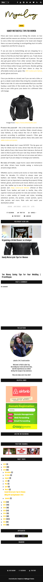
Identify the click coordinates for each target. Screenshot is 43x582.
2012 (4, 519)
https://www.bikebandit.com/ (26, 123)
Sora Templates (19, 579)
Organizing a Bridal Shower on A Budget (17, 240)
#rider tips (26, 206)
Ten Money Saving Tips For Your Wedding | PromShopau (21, 275)
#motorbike (17, 206)
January (7, 498)
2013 (4, 516)
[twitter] (30, 2)
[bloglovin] (33, 2)
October (7, 475)
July (6, 481)
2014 (5, 513)
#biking (10, 206)
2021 (4, 464)
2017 (4, 505)
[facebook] (17, 2)
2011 (4, 522)
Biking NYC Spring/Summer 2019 (13, 495)
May (6, 484)
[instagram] (23, 2)
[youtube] (20, 2)
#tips (32, 206)
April (6, 487)
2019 (4, 470)
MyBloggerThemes (29, 579)
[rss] (37, 2)
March (7, 489)
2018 (4, 502)
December (8, 472)
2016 (4, 508)
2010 (4, 525)
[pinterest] (27, 2)
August (7, 478)
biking (21, 26)
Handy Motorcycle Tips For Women (15, 257)
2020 (5, 467)
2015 (4, 510)
